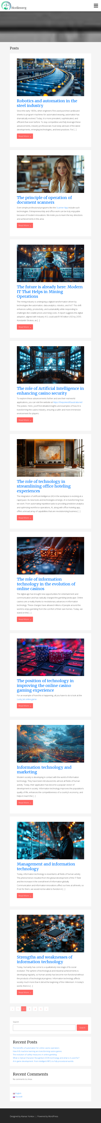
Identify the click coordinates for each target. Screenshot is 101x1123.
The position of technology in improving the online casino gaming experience (45, 685)
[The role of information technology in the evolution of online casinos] (50, 555)
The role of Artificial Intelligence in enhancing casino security (50, 391)
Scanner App (62, 207)
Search (16, 1022)
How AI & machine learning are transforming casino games (37, 1051)
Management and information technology (46, 866)
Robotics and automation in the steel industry (47, 103)
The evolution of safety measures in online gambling (35, 1054)
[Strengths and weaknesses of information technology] (50, 933)
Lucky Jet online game (27, 699)
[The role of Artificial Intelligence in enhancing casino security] (50, 364)
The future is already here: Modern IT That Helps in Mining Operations (50, 291)
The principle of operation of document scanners (44, 200)
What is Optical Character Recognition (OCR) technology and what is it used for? (46, 1058)
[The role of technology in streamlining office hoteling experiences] (50, 457)
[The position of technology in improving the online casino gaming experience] (50, 657)
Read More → (24, 136)
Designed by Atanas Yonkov (22, 1116)
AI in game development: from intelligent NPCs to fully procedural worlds (43, 1061)
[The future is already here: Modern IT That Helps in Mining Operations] (50, 263)
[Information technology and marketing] (50, 743)
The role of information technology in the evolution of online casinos (46, 584)
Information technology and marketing (44, 769)
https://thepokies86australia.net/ (68, 402)
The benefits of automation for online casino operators (36, 1048)
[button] (96, 5)
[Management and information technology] (50, 840)
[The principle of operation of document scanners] (50, 173)
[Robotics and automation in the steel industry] (50, 77)
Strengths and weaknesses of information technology (44, 959)
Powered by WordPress (47, 1116)
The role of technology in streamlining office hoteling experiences (44, 486)
